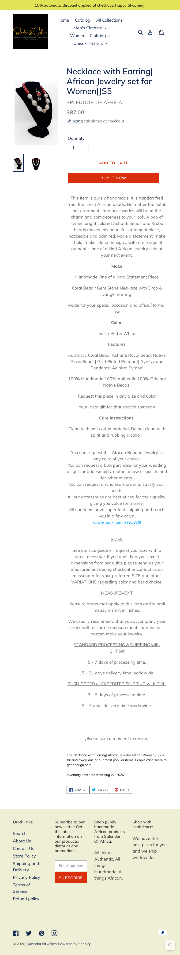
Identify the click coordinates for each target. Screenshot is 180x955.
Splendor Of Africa (42, 944)
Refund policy (26, 898)
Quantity (76, 138)
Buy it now (113, 178)
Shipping (75, 120)
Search (20, 833)
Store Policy (24, 856)
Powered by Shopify (74, 944)
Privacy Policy (26, 877)
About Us (22, 841)
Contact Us (23, 848)
